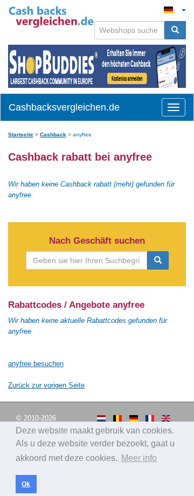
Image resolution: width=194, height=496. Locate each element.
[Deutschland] (133, 418)
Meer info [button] (139, 458)
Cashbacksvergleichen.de (64, 107)
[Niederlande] (101, 418)
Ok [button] (26, 484)
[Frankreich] (150, 418)
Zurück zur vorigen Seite (46, 385)
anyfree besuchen (36, 364)
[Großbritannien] (166, 418)
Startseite (20, 134)
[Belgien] (117, 418)
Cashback (53, 134)
